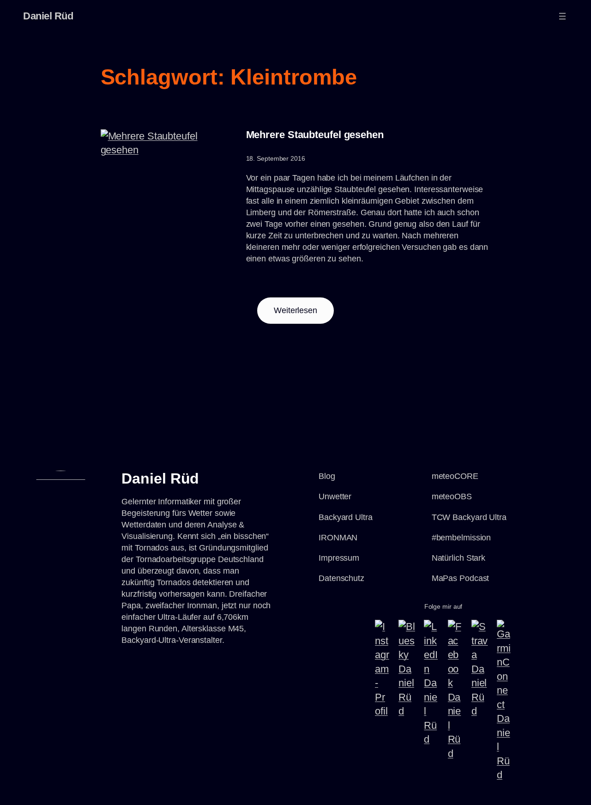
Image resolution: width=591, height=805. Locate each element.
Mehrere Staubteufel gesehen (315, 134)
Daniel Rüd (48, 16)
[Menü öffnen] (562, 16)
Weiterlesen (304, 314)
